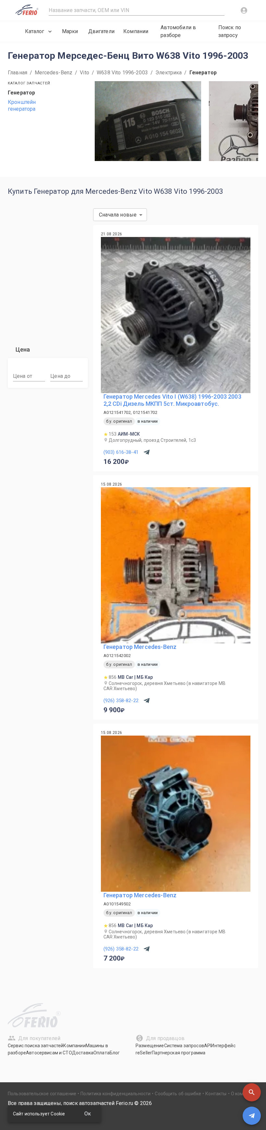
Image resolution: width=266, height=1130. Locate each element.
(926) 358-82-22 (121, 700)
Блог (115, 1052)
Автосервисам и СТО (49, 1052)
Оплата (101, 1052)
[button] (252, 1092)
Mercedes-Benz (53, 72)
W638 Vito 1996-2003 (122, 72)
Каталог (34, 31)
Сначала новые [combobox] (118, 215)
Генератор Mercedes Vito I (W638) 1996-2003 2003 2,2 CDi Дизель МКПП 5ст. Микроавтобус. (172, 400)
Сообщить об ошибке (178, 1093)
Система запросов (184, 1045)
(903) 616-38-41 (121, 452)
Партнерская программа (178, 1052)
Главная (17, 72)
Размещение (150, 1045)
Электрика (168, 72)
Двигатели (101, 31)
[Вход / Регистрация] (243, 10)
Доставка (82, 1052)
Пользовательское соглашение (42, 1093)
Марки (70, 31)
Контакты (215, 1093)
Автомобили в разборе (178, 31)
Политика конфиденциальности (115, 1093)
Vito (84, 72)
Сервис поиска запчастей (35, 1045)
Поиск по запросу (229, 31)
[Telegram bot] (252, 1116)
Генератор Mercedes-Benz (139, 646)
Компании (135, 31)
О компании (244, 1093)
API (207, 1045)
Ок (87, 1114)
